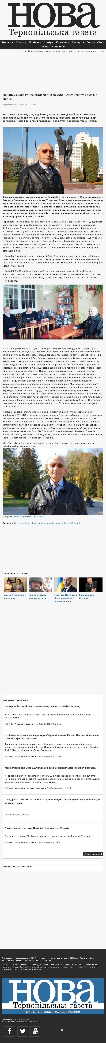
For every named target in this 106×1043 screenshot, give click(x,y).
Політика (35, 42)
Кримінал (62, 42)
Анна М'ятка (24, 1019)
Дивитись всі (93, 854)
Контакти (58, 46)
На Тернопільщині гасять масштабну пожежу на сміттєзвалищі (42, 706)
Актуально (20, 724)
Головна (7, 42)
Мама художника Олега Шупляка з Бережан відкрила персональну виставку (50, 767)
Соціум (48, 42)
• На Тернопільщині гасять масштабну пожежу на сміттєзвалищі (48, 51)
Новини (21, 42)
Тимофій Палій (72, 523)
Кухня (45, 46)
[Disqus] (53, 908)
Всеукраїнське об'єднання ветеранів (34, 523)
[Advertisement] (53, 71)
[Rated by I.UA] (66, 1030)
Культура (78, 42)
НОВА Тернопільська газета (29, 516)
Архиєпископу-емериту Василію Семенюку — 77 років (37, 828)
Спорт (90, 42)
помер (59, 523)
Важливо (30, 724)
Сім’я (100, 42)
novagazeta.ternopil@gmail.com (30, 1021)
